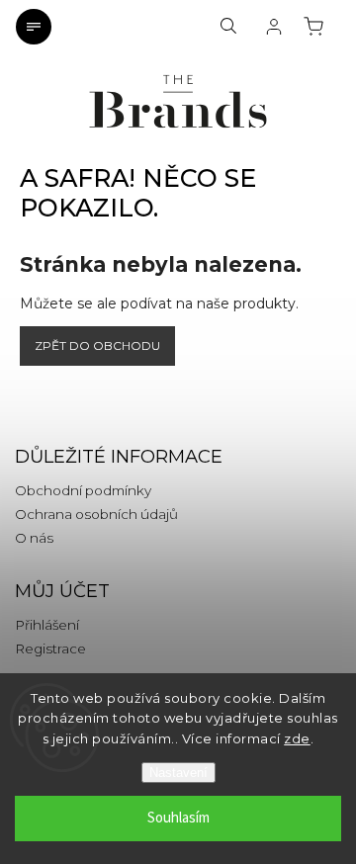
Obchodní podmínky (83, 490)
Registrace (50, 648)
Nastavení (178, 772)
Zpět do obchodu (97, 345)
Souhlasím (178, 818)
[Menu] (33, 26)
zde (297, 738)
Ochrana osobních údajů (96, 514)
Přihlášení (47, 625)
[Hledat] (228, 27)
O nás (34, 538)
